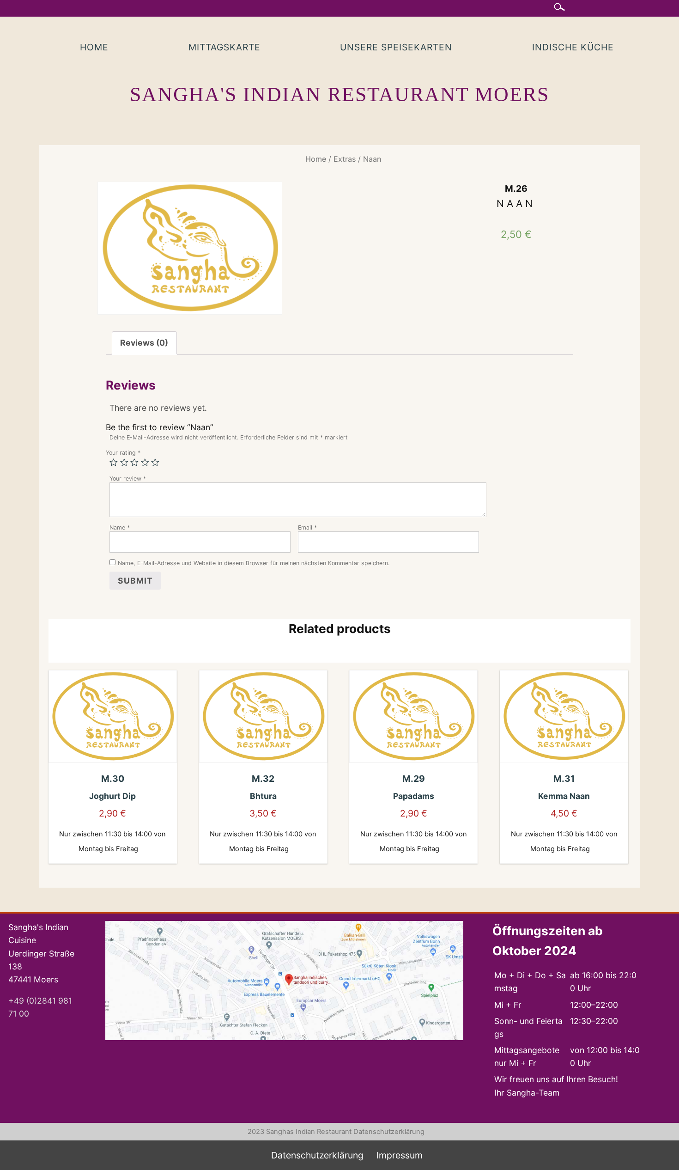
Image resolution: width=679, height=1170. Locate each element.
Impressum (399, 1155)
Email (307, 527)
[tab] (144, 343)
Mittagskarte (224, 47)
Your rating (123, 452)
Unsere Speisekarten (396, 47)
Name (119, 527)
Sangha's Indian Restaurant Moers (339, 94)
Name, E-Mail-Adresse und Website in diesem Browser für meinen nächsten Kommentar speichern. (253, 563)
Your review (127, 478)
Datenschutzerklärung (388, 1131)
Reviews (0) (144, 342)
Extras (344, 159)
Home (94, 47)
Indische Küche (573, 47)
